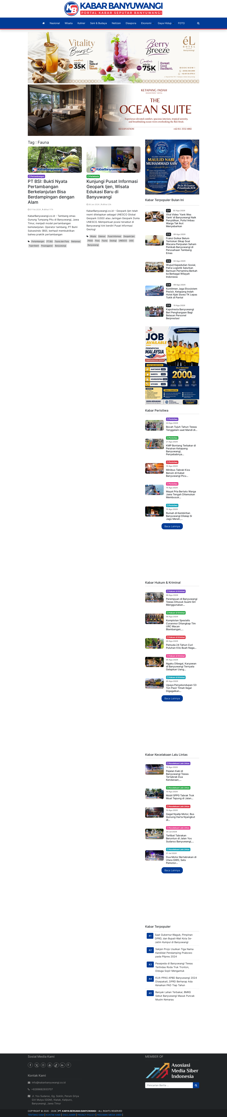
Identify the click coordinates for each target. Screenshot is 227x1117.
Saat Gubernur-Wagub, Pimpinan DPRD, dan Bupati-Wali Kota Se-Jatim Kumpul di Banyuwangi (174, 938)
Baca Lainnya (172, 526)
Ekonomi (146, 23)
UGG (131, 240)
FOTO (181, 23)
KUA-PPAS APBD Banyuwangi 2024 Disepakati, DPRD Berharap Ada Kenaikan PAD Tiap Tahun (176, 981)
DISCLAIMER (69, 1114)
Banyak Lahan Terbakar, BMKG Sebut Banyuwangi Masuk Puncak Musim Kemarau (175, 996)
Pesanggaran (47, 246)
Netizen (116, 23)
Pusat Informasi (114, 236)
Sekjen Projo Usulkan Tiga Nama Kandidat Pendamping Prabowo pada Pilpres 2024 (174, 953)
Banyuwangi (60, 246)
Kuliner (81, 23)
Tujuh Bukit (34, 246)
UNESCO (123, 240)
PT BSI (50, 241)
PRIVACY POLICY (86, 1114)
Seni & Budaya (98, 23)
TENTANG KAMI (36, 1114)
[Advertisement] (172, 555)
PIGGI (90, 240)
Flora (97, 240)
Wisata (69, 23)
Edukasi (102, 236)
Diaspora (131, 23)
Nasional (55, 23)
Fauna (104, 240)
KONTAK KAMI (53, 1114)
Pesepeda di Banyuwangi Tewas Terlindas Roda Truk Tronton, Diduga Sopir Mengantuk (174, 967)
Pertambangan (38, 241)
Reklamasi (75, 241)
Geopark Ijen (129, 236)
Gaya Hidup (165, 23)
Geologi (113, 240)
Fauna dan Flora (62, 241)
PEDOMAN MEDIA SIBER (109, 1114)
